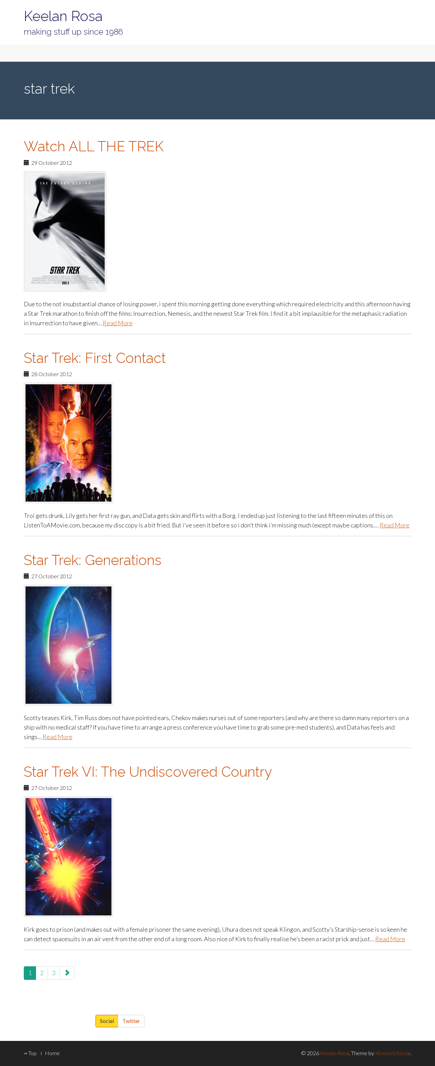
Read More (118, 323)
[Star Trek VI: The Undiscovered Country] (217, 856)
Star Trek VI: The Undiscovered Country (148, 771)
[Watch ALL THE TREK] (217, 231)
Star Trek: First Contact (95, 358)
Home (52, 1053)
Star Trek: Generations (92, 560)
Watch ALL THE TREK (93, 146)
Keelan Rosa (63, 16)
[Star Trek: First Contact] (217, 443)
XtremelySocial (392, 1053)
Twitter (131, 1020)
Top (32, 1053)
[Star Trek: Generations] (217, 645)
